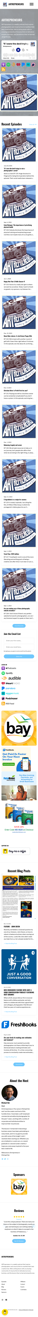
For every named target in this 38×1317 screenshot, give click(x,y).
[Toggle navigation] (31, 4)
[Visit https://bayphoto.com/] (19, 728)
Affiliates (22, 1281)
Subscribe (19, 656)
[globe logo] (2, 1159)
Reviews (3, 1289)
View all (32, 124)
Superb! (19, 1219)
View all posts (19, 1064)
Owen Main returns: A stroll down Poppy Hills (18, 336)
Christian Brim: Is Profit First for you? (16, 390)
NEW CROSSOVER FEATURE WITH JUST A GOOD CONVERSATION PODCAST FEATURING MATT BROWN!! (19, 992)
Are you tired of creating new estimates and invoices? (18, 1038)
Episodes (3, 1281)
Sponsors (4, 1292)
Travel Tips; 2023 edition (11, 554)
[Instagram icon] (2, 1299)
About (3, 1284)
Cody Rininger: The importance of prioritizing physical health (18, 226)
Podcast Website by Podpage (26, 1310)
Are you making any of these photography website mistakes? (17, 609)
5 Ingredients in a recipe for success (15, 499)
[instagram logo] (8, 1159)
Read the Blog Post (11, 943)
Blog (2, 1287)
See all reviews (19, 1241)
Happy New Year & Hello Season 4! (14, 281)
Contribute (23, 1289)
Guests (22, 1287)
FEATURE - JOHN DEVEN (12, 926)
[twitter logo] (5, 1159)
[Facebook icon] (6, 1299)
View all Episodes (19, 625)
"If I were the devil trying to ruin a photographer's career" (14, 169)
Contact (22, 1284)
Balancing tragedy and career (13, 445)
